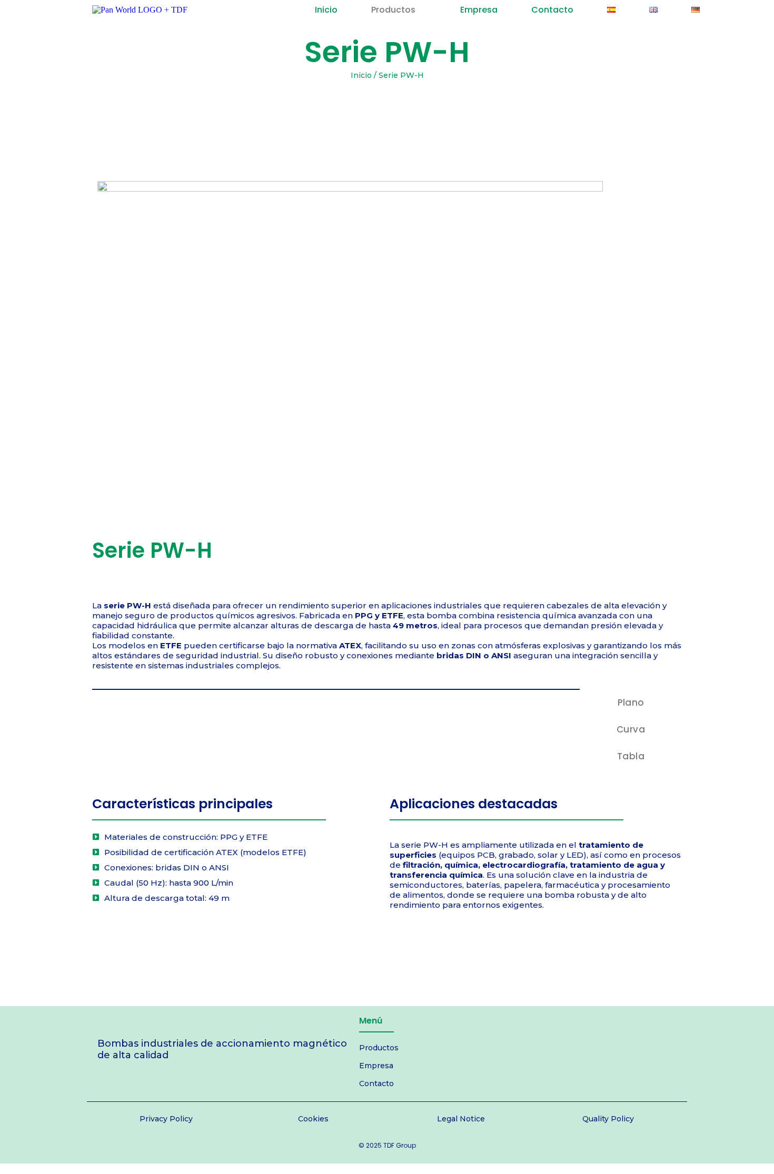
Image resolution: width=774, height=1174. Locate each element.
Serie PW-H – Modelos (324, 948)
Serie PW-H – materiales (137, 948)
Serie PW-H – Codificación (232, 948)
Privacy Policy (166, 1118)
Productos (379, 1047)
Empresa (376, 1065)
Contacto (376, 1083)
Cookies (313, 1118)
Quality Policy (608, 1118)
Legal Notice (461, 1118)
